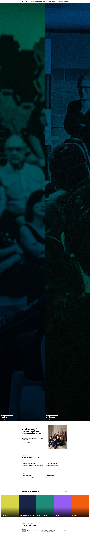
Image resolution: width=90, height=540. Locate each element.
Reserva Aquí (66, 530)
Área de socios (66, 1)
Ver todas (65, 491)
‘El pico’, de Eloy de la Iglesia (48, 530)
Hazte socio (60, 1)
